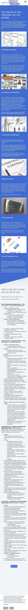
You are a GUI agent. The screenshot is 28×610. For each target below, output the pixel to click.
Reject (11, 608)
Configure (5, 604)
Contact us (14, 566)
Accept (5, 608)
